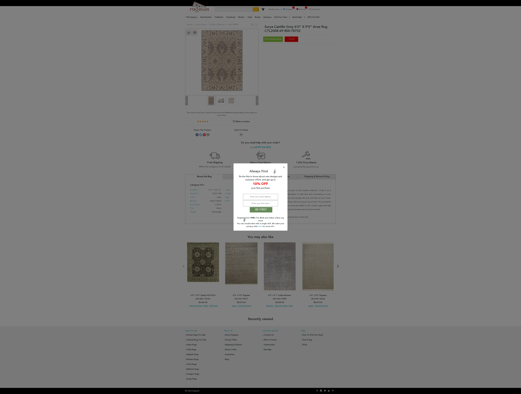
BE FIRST (261, 209)
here (260, 226)
